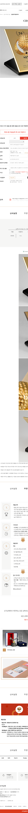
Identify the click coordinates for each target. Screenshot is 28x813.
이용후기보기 (2, 800)
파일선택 (12, 177)
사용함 (13, 171)
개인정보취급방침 (8, 806)
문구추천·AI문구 (16, 4)
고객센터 (19, 806)
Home (1, 14)
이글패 (20, 10)
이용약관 (15, 806)
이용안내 (24, 806)
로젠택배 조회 (10, 800)
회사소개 (2, 806)
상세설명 (13, 213)
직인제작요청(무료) (16, 173)
